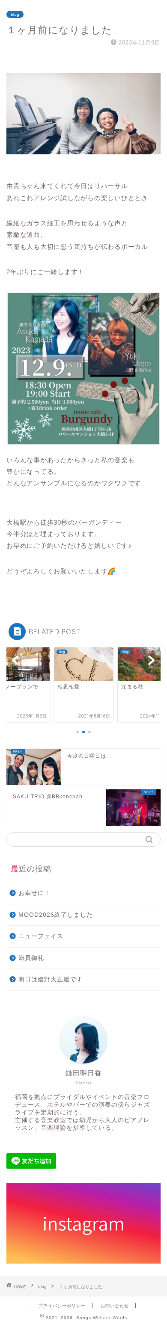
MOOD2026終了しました (55, 915)
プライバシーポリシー (62, 1305)
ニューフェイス (40, 936)
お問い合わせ (115, 1305)
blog (15, 14)
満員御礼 (31, 958)
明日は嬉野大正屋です (50, 979)
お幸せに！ (34, 893)
